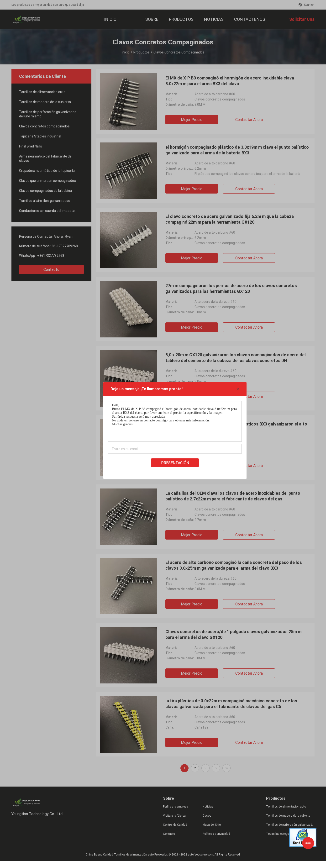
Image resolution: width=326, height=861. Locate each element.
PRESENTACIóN (175, 463)
